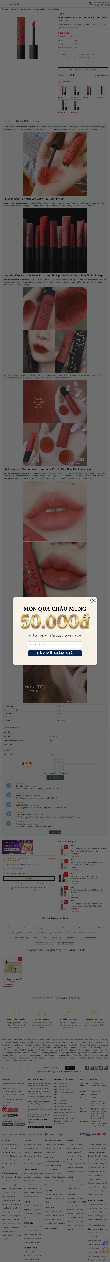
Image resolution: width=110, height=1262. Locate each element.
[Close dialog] (93, 600)
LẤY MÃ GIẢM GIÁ (55, 653)
